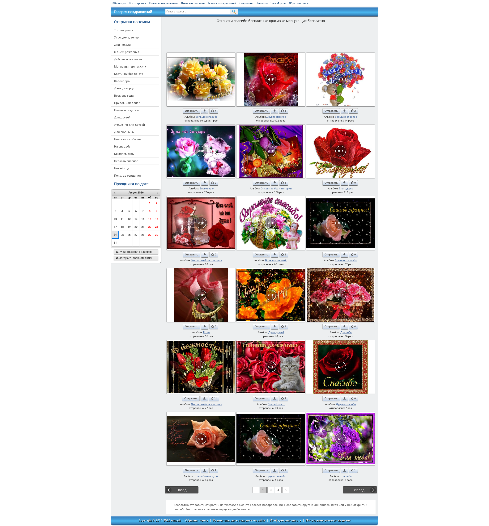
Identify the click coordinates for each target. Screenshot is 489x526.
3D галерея (119, 3)
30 (156, 234)
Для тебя (346, 332)
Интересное (246, 3)
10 (115, 218)
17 (115, 226)
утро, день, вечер (126, 37)
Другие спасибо (276, 116)
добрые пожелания (128, 59)
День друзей (276, 332)
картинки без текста (128, 74)
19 (129, 226)
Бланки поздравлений (222, 3)
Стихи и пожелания (193, 3)
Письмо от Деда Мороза (271, 3)
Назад (181, 490)
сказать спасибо (126, 161)
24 (115, 234)
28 (142, 234)
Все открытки (137, 3)
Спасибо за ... (276, 404)
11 (122, 218)
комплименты (124, 154)
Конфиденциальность (285, 520)
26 (129, 234)
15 (149, 218)
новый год (121, 168)
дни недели (122, 44)
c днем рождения (126, 52)
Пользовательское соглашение (328, 520)
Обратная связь (299, 3)
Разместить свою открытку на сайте (239, 520)
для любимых (124, 132)
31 (115, 242)
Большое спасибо (206, 116)
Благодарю (206, 188)
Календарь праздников (163, 3)
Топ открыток (124, 30)
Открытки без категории (276, 188)
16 (156, 218)
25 (122, 234)
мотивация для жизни (130, 66)
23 (156, 226)
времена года (124, 95)
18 (122, 226)
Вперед (358, 490)
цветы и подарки (126, 110)
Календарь (122, 81)
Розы (206, 332)
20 (136, 226)
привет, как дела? (127, 103)
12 (129, 218)
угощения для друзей (129, 124)
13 (136, 218)
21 (142, 226)
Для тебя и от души (206, 476)
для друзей (122, 117)
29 (149, 234)
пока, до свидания (127, 175)
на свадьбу (122, 146)
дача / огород (124, 88)
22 (149, 226)
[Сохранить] (204, 111)
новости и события (128, 139)
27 (136, 234)
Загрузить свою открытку (134, 258)
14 (142, 218)
